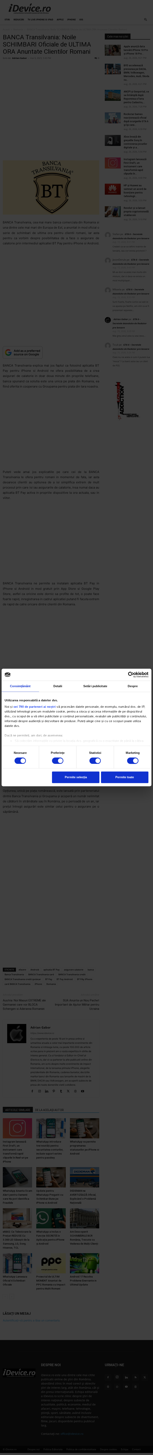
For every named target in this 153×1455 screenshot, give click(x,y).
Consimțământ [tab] (20, 686)
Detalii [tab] (57, 686)
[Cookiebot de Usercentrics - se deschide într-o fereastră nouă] (131, 675)
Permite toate (124, 777)
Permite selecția (76, 777)
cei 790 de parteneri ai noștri (35, 706)
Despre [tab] (133, 686)
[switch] (57, 760)
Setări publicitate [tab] (95, 686)
